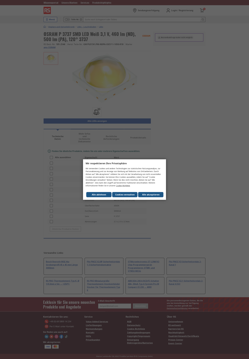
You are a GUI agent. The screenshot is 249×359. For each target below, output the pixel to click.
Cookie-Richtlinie (123, 185)
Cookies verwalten (125, 194)
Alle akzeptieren (151, 194)
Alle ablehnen (99, 194)
